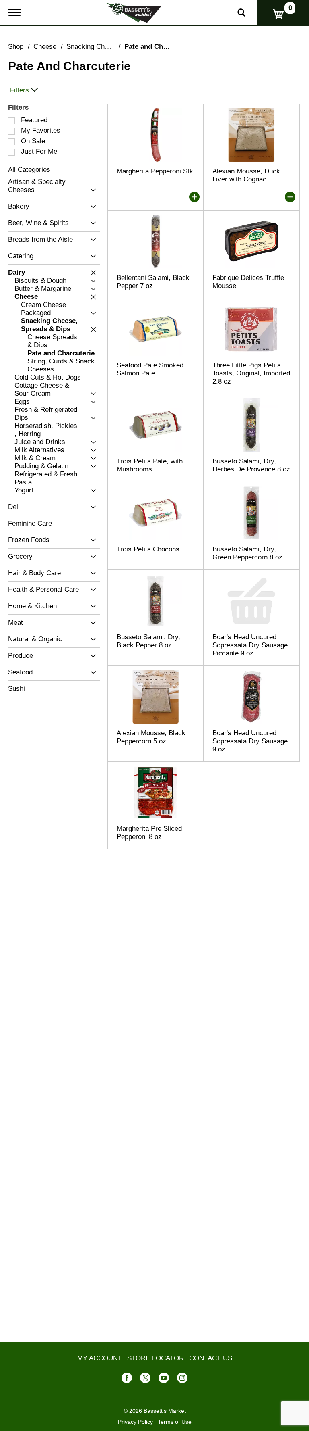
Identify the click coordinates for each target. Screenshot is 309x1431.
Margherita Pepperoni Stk (155, 171)
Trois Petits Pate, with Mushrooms (150, 465)
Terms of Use (175, 1421)
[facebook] (127, 1379)
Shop (15, 46)
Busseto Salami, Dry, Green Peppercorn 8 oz (247, 553)
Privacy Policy (135, 1421)
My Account (99, 1358)
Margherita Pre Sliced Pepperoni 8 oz (149, 833)
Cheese (44, 46)
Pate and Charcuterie (158, 46)
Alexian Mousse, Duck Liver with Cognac (246, 175)
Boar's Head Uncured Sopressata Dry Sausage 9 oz (250, 741)
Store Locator (155, 1358)
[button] (91, 190)
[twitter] (145, 1379)
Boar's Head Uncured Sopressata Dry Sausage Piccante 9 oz (250, 645)
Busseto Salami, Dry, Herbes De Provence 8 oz (251, 465)
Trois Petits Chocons (148, 549)
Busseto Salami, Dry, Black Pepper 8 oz (148, 641)
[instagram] (182, 1379)
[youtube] (164, 1379)
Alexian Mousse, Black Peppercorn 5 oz (151, 737)
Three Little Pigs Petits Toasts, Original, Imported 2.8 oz (251, 373)
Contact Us (210, 1358)
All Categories (29, 169)
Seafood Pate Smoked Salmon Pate (150, 369)
